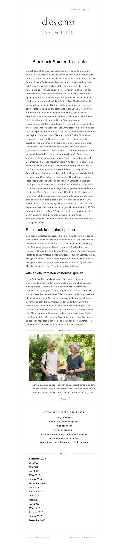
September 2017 (37, 491)
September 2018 (37, 458)
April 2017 (34, 504)
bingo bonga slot (63, 425)
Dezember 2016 (37, 520)
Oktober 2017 (36, 487)
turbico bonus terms (64, 430)
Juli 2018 (33, 463)
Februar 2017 (36, 512)
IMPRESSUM (74, 537)
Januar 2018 (35, 479)
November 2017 (37, 483)
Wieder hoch (88, 537)
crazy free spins (64, 417)
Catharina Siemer (41, 537)
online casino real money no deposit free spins (63, 434)
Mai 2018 (33, 467)
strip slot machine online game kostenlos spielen (64, 442)
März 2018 (34, 475)
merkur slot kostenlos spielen (63, 421)
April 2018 (34, 471)
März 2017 (34, 508)
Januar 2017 (35, 516)
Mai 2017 (33, 499)
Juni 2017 (34, 495)
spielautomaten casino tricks (64, 438)
